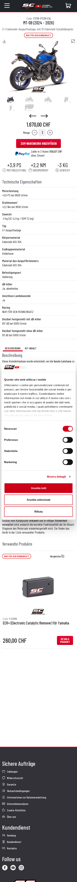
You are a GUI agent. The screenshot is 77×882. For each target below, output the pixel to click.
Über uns (11, 816)
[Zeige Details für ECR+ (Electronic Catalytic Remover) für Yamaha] (38, 589)
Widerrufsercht (14, 778)
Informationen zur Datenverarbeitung (26, 797)
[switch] (68, 440)
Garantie (11, 784)
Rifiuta (38, 511)
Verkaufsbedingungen (18, 791)
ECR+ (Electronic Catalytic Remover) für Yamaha (36, 623)
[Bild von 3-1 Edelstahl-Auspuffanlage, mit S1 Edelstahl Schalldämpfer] (10, 99)
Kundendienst (13, 841)
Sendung (11, 835)
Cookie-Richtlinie (15, 810)
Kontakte (11, 848)
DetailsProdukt (65, 640)
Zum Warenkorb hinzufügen (39, 143)
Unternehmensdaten (17, 803)
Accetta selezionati (38, 499)
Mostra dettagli (56, 476)
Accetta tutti (38, 487)
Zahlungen (12, 771)
